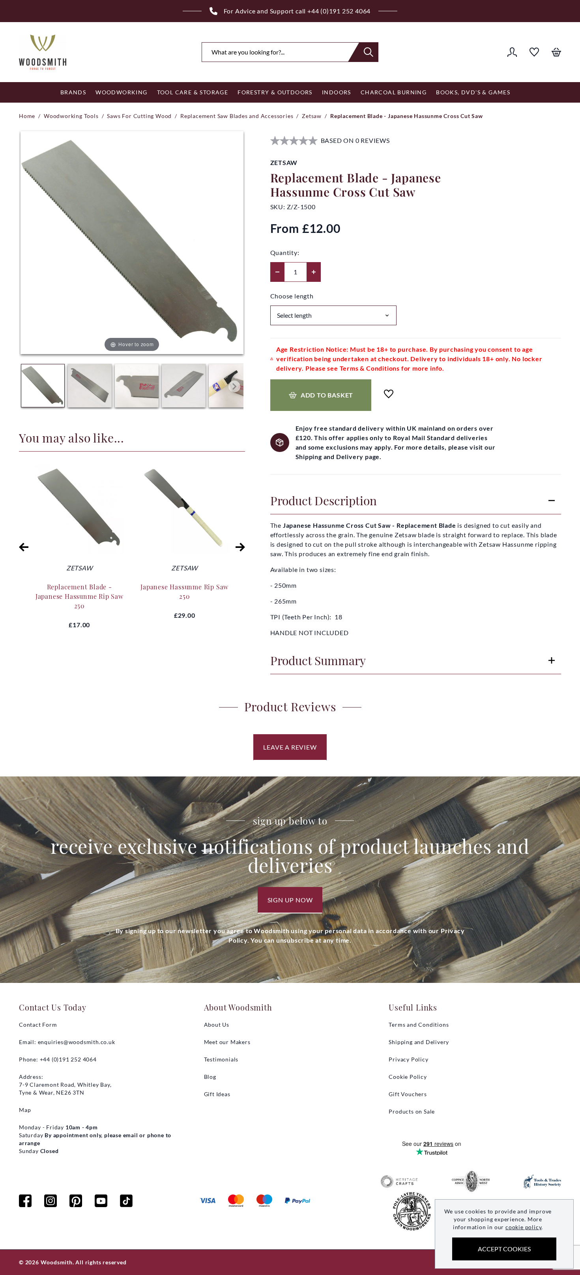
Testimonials (221, 1059)
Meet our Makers (227, 1042)
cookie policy (523, 1227)
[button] (23, 547)
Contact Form (38, 1024)
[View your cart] (556, 52)
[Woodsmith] (42, 52)
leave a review (289, 747)
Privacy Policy (408, 1059)
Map (25, 1109)
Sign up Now (290, 900)
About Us (216, 1024)
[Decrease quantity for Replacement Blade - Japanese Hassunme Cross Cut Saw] (277, 272)
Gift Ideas (217, 1094)
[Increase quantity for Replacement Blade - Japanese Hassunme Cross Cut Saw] (314, 272)
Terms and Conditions (419, 1024)
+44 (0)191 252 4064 (338, 11)
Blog (210, 1076)
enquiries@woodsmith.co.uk (76, 1042)
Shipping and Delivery (419, 1042)
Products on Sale (412, 1111)
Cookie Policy (408, 1076)
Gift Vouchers (408, 1094)
